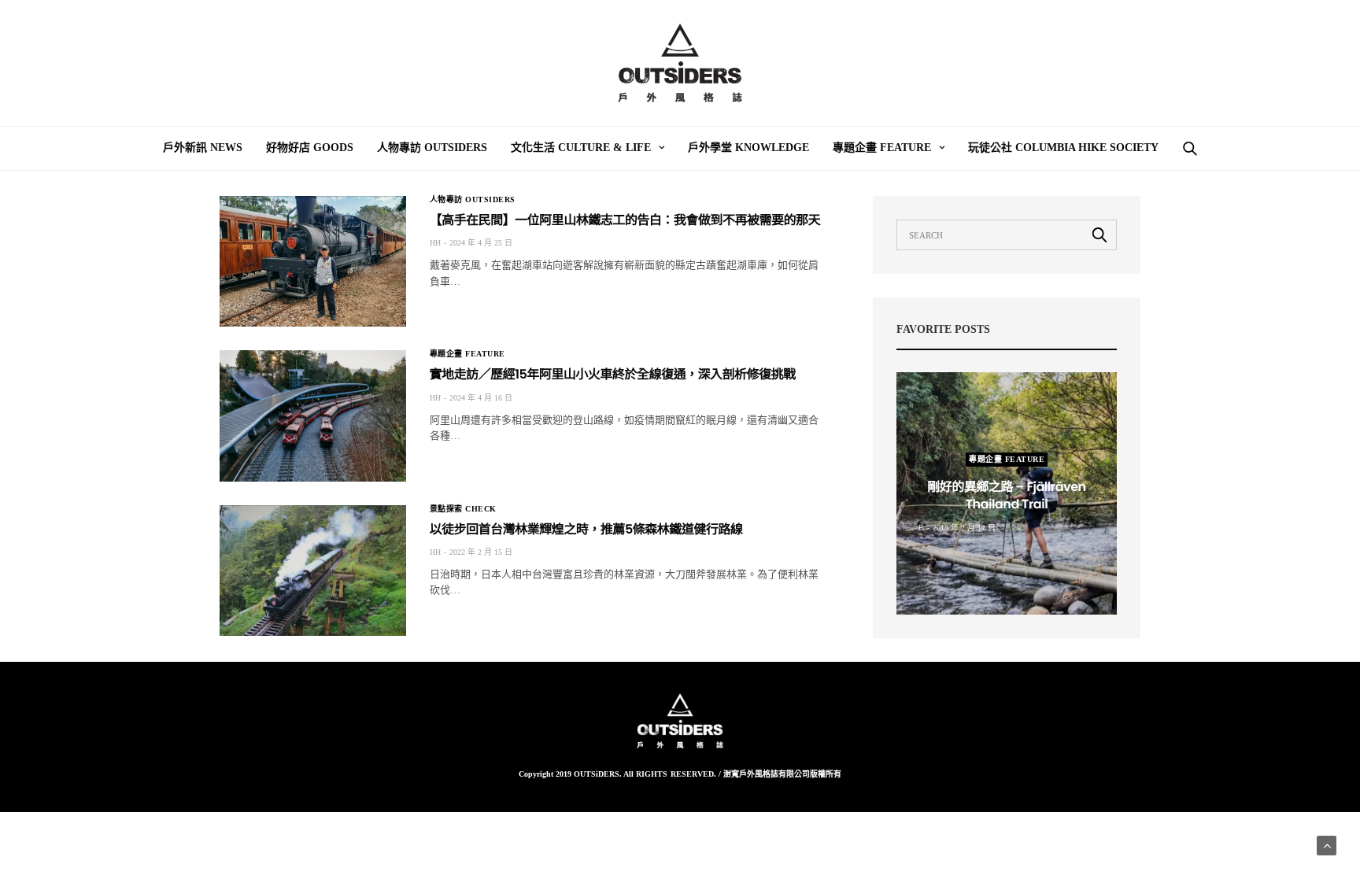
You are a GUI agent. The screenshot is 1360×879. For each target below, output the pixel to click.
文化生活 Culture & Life (581, 147)
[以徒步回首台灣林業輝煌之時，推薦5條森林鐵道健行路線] (313, 570)
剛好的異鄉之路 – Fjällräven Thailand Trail (1006, 495)
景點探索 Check (463, 509)
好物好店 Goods (309, 147)
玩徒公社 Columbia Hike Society (1063, 147)
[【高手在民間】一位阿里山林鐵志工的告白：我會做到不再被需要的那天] (313, 261)
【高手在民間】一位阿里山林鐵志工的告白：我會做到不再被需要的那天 (625, 220)
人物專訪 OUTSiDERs (432, 147)
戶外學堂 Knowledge (748, 147)
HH (435, 242)
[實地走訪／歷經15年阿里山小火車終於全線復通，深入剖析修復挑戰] (313, 415)
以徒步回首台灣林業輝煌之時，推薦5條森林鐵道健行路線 (586, 529)
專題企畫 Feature (882, 147)
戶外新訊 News (202, 147)
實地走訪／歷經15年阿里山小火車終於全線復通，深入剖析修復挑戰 (613, 374)
